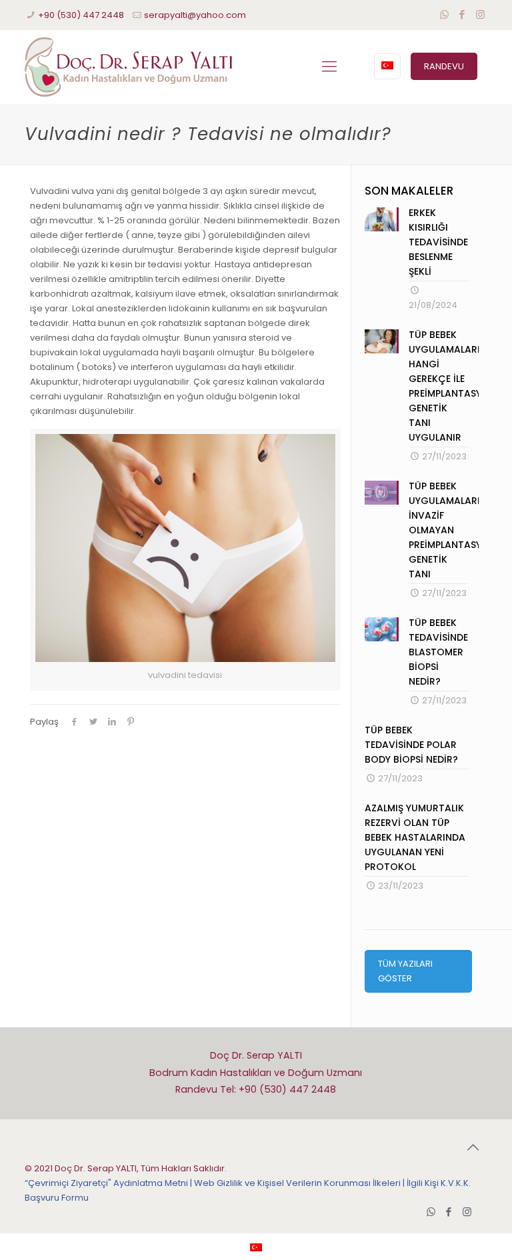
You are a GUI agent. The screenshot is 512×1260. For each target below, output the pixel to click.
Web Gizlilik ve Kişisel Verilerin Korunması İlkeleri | (300, 1183)
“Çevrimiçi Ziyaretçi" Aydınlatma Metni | (109, 1183)
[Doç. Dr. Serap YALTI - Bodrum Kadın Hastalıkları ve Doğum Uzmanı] (128, 66)
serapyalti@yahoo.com (195, 15)
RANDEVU (444, 66)
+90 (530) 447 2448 (81, 15)
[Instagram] (480, 14)
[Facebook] (462, 14)
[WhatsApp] (444, 14)
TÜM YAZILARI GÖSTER (405, 971)
